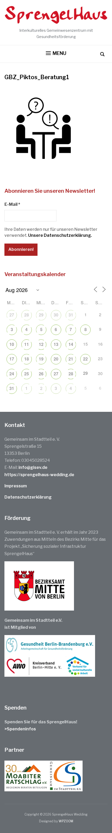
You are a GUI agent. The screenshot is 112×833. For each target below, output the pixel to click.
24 (11, 374)
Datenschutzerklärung (28, 497)
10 (11, 344)
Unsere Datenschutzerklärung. (60, 235)
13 (56, 344)
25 (26, 374)
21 (71, 359)
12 (41, 344)
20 (56, 359)
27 (11, 315)
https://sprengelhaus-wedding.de (39, 474)
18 (26, 359)
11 (26, 344)
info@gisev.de (32, 467)
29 (41, 315)
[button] (56, 53)
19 (41, 359)
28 (26, 315)
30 (56, 315)
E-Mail (12, 204)
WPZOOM (66, 821)
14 (71, 344)
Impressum (15, 485)
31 (71, 315)
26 (41, 374)
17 (11, 359)
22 (85, 359)
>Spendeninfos (20, 728)
